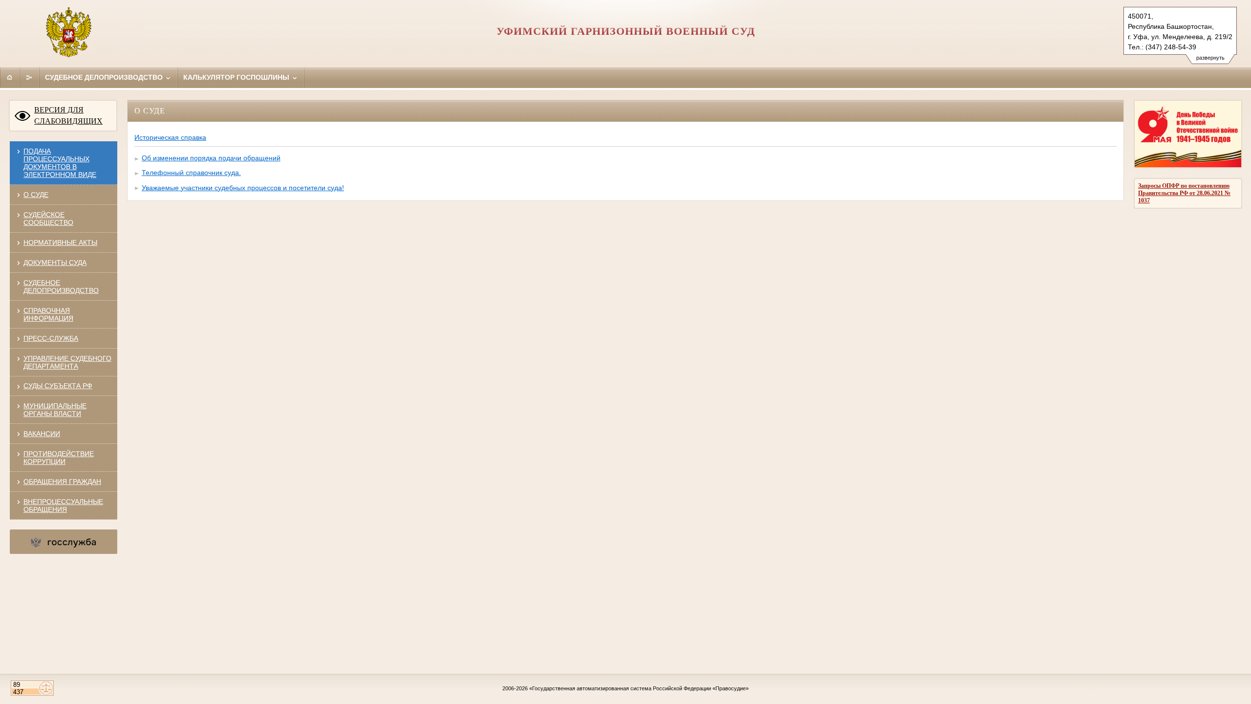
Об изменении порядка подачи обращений (211, 158)
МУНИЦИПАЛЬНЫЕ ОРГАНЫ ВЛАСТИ (54, 410)
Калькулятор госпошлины (237, 77)
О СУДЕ (35, 194)
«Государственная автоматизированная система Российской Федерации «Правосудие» (639, 688)
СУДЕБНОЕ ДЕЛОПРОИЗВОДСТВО (61, 286)
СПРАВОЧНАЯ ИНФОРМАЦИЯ (48, 314)
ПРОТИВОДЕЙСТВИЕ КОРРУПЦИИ (58, 457)
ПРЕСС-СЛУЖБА (50, 338)
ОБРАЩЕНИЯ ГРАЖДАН (62, 481)
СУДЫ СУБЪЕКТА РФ (57, 386)
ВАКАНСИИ (41, 434)
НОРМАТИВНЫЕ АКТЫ (60, 242)
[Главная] (10, 77)
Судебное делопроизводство (105, 77)
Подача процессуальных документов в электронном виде (59, 162)
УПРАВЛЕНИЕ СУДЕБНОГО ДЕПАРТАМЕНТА (67, 362)
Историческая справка (170, 137)
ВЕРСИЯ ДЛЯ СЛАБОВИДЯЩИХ (68, 115)
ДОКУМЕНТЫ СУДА (54, 262)
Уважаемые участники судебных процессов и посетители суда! (243, 188)
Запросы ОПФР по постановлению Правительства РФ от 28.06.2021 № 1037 (1184, 193)
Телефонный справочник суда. (191, 172)
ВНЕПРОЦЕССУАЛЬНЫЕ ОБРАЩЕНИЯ (63, 505)
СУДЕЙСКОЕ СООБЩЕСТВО (48, 218)
